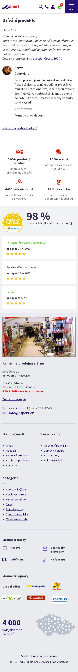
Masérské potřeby (17, 519)
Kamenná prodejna (17, 455)
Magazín (11, 450)
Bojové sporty (14, 509)
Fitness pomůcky (16, 499)
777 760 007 (18, 408)
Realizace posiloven (18, 460)
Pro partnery (51, 455)
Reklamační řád (53, 460)
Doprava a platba (54, 450)
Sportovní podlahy (17, 514)
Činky (9, 504)
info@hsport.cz (21, 413)
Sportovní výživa (16, 489)
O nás (9, 445)
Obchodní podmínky (56, 445)
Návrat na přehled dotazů (19, 128)
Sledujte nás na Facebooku (39, 656)
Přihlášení (53, 7)
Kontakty (11, 465)
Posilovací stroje (16, 494)
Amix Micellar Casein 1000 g (44, 58)
